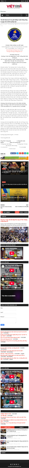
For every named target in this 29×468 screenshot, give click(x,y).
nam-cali (18, 24)
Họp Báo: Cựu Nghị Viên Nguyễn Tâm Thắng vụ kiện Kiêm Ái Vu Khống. (17, 441)
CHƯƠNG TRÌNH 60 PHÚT (6, 413)
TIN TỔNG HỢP (4, 415)
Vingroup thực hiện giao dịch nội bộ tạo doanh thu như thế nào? (14, 332)
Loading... (2, 365)
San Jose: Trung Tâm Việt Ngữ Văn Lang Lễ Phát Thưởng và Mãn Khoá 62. (14, 220)
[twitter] (26, 1)
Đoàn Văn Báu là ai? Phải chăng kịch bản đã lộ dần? (12, 350)
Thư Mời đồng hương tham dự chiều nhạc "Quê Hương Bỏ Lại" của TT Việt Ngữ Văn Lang (14, 171)
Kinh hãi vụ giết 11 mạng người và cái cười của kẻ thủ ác (12, 355)
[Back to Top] (18, 464)
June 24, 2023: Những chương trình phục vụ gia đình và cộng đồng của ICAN (14, 185)
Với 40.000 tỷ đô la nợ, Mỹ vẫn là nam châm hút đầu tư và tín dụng (14, 420)
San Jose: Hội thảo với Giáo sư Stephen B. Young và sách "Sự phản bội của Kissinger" (17, 447)
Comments (21, 427)
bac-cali (3, 168)
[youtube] (22, 1)
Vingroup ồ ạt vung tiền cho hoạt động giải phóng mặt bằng (14, 340)
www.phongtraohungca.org (12, 50)
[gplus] (27, 1)
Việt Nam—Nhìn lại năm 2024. (7, 353)
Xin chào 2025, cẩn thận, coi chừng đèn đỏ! (10, 348)
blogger (17, 212)
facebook (26, 212)
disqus (21, 212)
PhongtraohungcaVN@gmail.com (14, 51)
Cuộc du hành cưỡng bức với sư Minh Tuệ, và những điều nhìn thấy (14, 358)
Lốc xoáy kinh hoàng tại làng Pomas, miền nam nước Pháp (13, 417)
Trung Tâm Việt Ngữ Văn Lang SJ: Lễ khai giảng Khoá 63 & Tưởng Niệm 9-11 (17, 436)
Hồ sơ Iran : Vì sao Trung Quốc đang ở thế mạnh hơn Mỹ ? (13, 422)
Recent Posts (7, 427)
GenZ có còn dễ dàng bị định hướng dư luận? (10, 337)
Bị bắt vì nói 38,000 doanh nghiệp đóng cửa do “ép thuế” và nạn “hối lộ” (14, 335)
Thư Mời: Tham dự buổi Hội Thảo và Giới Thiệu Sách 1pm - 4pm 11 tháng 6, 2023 (13, 198)
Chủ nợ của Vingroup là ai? (6, 339)
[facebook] (24, 1)
